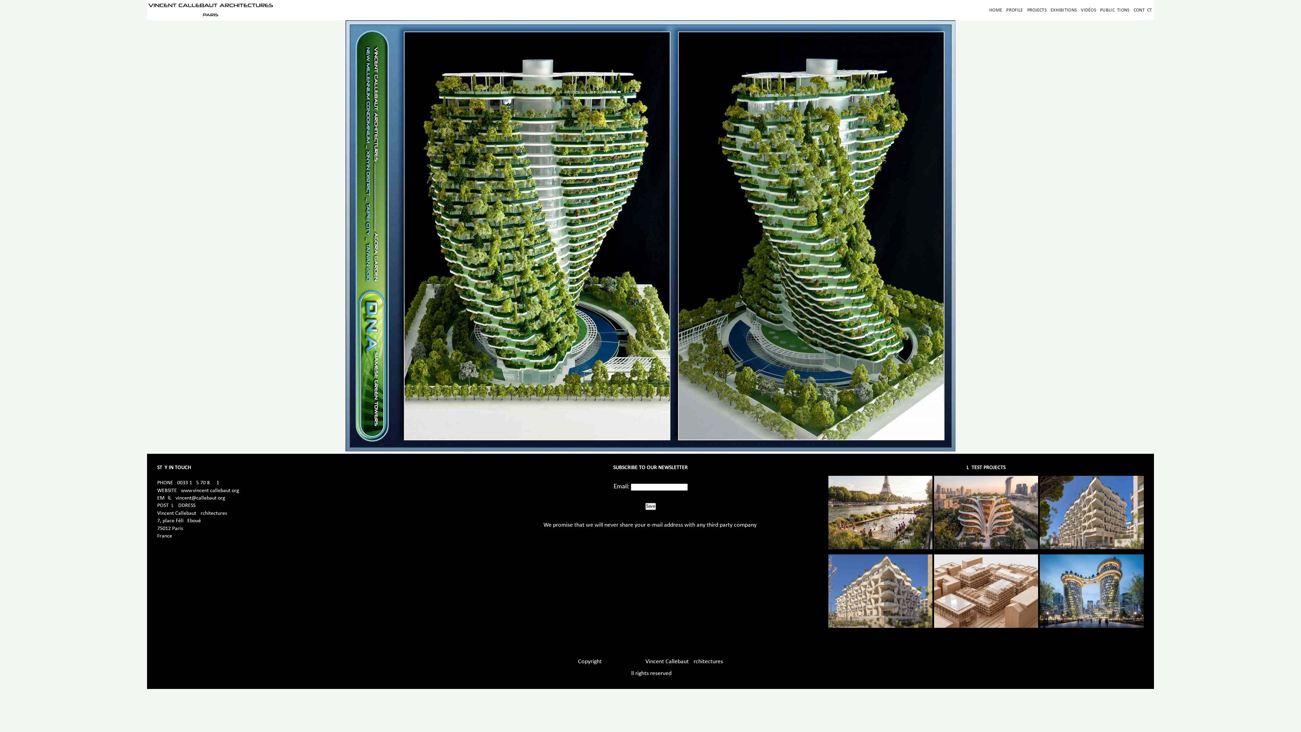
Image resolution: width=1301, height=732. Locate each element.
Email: (621, 487)
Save (650, 506)
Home (995, 10)
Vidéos (1088, 10)
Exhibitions (1064, 10)
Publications (1115, 10)
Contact (1143, 10)
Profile (1014, 10)
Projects (1037, 10)
